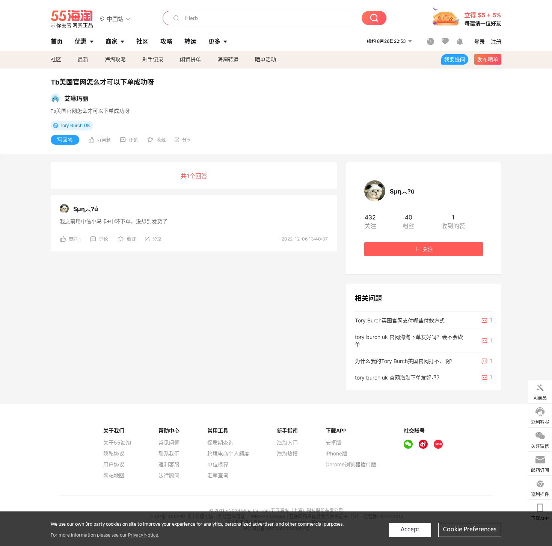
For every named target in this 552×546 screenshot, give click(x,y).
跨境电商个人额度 (228, 454)
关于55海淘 (117, 443)
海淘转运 (227, 59)
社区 (56, 59)
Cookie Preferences (469, 529)
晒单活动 (265, 59)
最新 (83, 59)
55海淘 (72, 19)
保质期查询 (220, 443)
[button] (115, 19)
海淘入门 (287, 443)
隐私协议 (113, 454)
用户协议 (113, 464)
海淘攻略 (115, 59)
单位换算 (217, 464)
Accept (410, 529)
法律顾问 (168, 475)
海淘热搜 (287, 454)
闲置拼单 (190, 59)
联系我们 (168, 454)
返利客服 (168, 464)
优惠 (81, 41)
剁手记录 (152, 59)
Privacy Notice (143, 535)
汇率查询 (217, 475)
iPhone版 (336, 454)
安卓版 (333, 443)
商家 (112, 41)
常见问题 (168, 443)
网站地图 (113, 475)
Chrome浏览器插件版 (351, 464)
